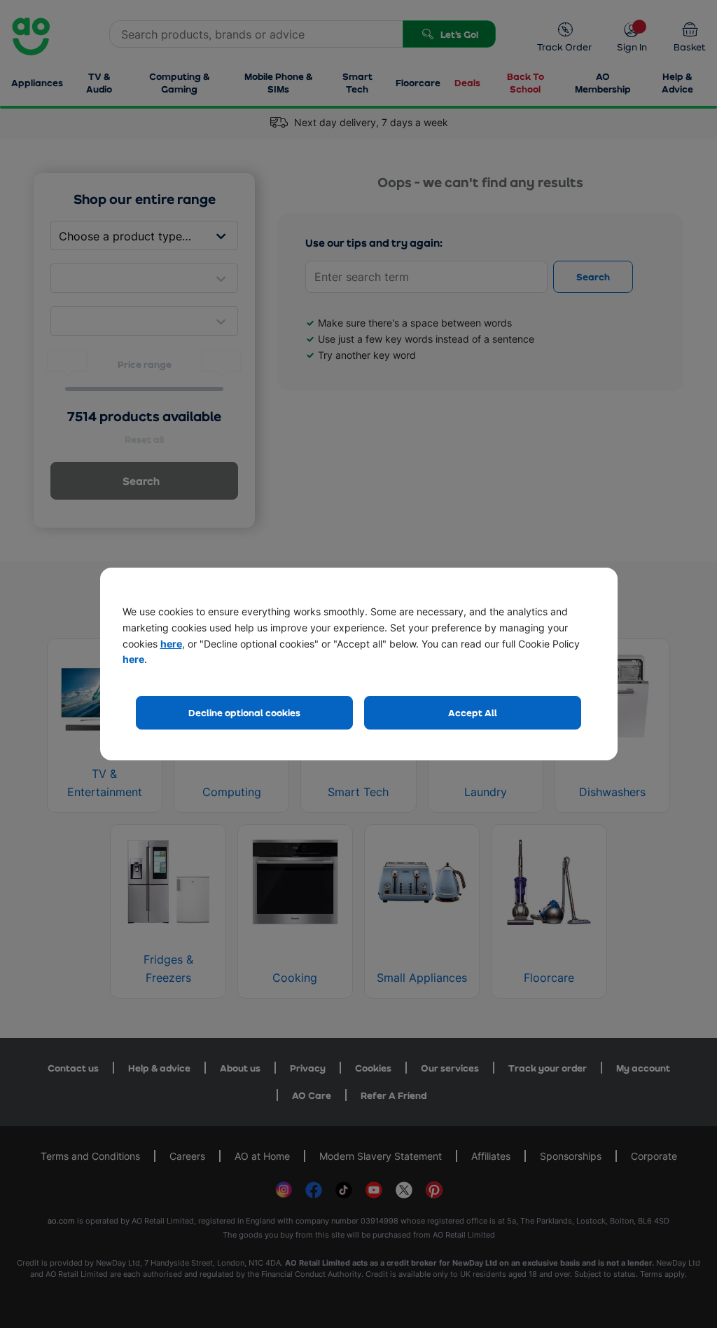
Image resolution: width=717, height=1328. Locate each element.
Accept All (472, 712)
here (171, 644)
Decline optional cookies (244, 712)
